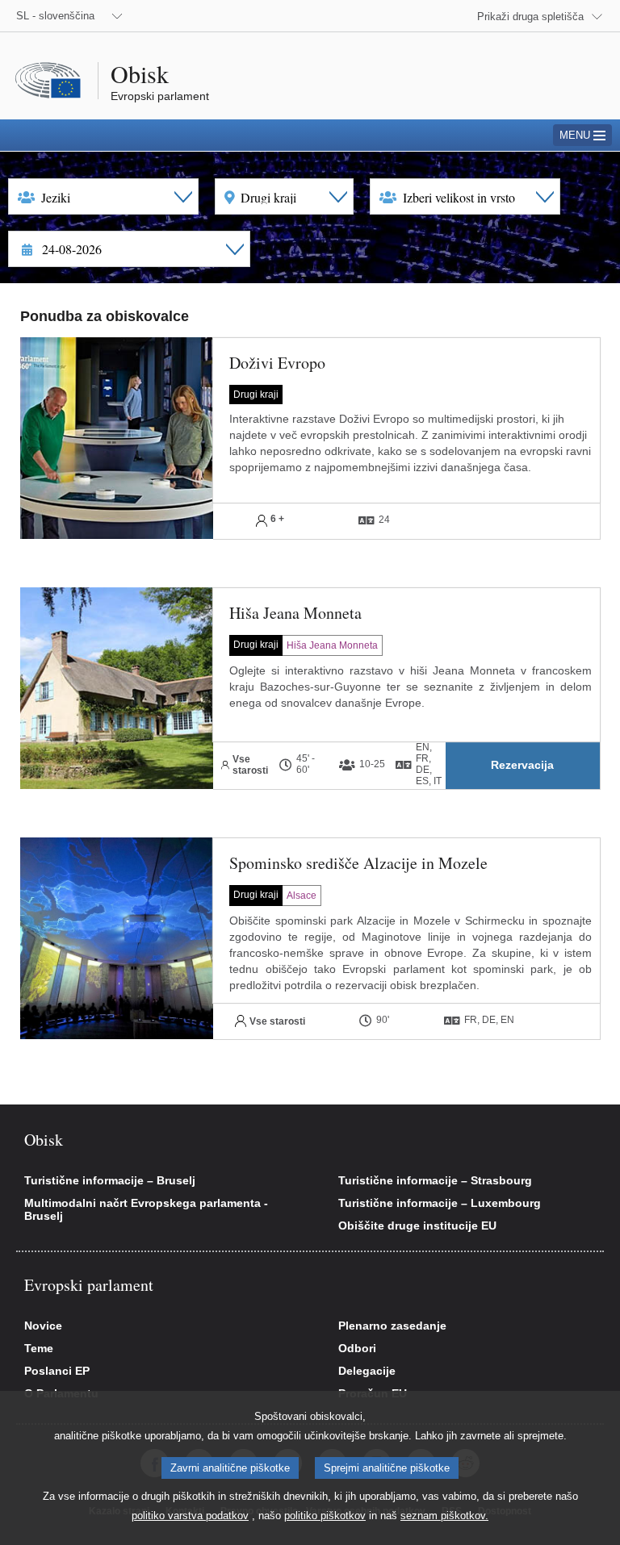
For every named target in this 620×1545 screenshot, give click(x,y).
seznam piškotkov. (444, 1516)
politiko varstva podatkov (190, 1516)
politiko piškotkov (325, 1516)
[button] (523, 765)
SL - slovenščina (55, 16)
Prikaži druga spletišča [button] (530, 16)
